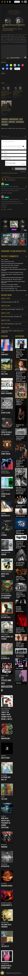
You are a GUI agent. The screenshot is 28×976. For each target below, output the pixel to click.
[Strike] (8, 146)
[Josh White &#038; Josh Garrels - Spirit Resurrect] (18, 87)
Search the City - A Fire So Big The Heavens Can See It (12, 272)
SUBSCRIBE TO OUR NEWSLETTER (13, 251)
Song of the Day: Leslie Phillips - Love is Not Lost (11, 286)
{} (19, 146)
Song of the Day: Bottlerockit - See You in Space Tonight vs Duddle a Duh (13, 282)
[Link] (18, 146)
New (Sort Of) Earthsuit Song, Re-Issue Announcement (12, 263)
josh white (5, 124)
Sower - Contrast (4, 259)
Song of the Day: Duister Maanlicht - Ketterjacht (11, 309)
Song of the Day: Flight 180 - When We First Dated (11, 279)
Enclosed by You (13, 119)
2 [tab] (4, 244)
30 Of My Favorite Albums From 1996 (8, 302)
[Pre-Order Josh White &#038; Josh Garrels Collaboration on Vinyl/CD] (6, 87)
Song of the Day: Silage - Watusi (7, 261)
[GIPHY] (23, 146)
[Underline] (6, 146)
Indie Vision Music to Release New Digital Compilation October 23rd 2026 (13, 269)
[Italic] (4, 146)
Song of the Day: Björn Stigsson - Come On (10, 324)
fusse (20, 973)
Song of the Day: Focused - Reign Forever (9, 267)
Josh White (15, 34)
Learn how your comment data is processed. (13, 172)
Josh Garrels (24, 34)
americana (4, 119)
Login (25, 136)
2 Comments (10, 30)
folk (21, 119)
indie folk (4, 122)
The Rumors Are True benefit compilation (9, 284)
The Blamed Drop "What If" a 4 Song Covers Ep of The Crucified (12, 274)
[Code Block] (16, 146)
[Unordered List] (12, 146)
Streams (4, 30)
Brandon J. (15, 28)
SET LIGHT (17, 1)
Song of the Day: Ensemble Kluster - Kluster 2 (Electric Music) (13, 290)
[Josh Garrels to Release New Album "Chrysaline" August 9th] (6, 104)
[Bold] (3, 146)
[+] (21, 146)
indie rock (11, 122)
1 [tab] (2, 244)
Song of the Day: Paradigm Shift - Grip (9, 288)
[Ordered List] (10, 146)
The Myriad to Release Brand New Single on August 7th (12, 277)
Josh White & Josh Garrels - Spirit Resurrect (17, 92)
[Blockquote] (14, 146)
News (20, 28)
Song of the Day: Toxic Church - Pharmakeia (10, 265)
